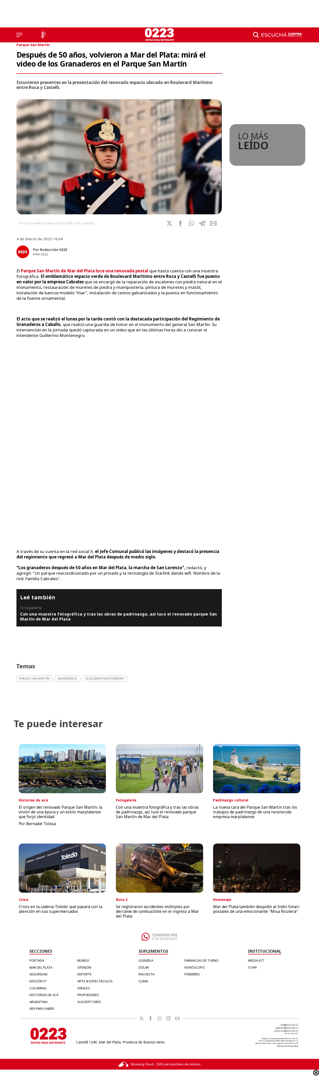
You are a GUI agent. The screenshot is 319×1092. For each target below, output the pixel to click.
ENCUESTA (147, 974)
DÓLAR (144, 967)
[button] (191, 223)
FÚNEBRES (192, 974)
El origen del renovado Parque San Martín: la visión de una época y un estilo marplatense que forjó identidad (60, 811)
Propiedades (88, 995)
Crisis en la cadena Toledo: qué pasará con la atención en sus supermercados (60, 909)
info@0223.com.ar (289, 1024)
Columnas (38, 988)
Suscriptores (89, 1002)
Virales (83, 988)
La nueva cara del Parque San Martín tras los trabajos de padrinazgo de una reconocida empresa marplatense (255, 811)
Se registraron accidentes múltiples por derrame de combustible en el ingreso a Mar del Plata (157, 911)
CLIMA (143, 981)
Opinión (84, 967)
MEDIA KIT (256, 960)
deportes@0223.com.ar (287, 1027)
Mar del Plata (40, 967)
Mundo (83, 960)
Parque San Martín (33, 44)
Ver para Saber (41, 1008)
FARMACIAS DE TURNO (201, 960)
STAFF (252, 967)
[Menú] (19, 35)
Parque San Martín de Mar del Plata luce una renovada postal (84, 271)
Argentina (38, 1002)
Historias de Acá (43, 995)
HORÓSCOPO (194, 967)
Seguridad (38, 974)
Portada (36, 960)
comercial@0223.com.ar (286, 1030)
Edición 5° (38, 981)
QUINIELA (146, 960)
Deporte (84, 974)
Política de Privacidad (287, 1046)
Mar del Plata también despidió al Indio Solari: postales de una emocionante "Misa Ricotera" (256, 909)
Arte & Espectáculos (95, 981)
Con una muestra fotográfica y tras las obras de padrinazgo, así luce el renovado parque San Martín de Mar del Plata (118, 616)
